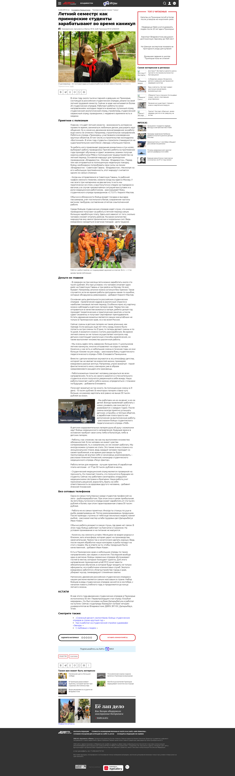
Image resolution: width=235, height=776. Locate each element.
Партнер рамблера (94, 767)
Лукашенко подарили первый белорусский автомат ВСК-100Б (159, 126)
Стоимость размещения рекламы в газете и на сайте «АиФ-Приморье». (119, 731)
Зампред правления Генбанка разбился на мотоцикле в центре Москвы (160, 135)
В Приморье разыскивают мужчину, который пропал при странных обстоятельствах (80, 684)
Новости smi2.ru (66, 724)
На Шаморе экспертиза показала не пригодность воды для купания (157, 48)
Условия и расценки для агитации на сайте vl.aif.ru (93, 734)
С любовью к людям (86, 628)
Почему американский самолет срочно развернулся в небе (159, 151)
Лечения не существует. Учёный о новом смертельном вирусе (161, 104)
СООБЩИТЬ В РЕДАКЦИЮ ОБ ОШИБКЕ (130, 734)
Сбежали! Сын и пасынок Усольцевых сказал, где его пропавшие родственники (162, 97)
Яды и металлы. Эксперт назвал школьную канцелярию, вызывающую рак (160, 89)
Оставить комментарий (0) (117, 637)
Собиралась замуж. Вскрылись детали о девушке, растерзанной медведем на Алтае (160, 81)
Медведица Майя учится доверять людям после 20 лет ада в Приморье (157, 28)
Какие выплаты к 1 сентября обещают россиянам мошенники (161, 143)
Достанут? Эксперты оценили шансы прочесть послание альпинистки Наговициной (162, 73)
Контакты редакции (81, 731)
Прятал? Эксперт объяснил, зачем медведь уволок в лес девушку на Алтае (161, 113)
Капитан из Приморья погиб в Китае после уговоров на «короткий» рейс (157, 18)
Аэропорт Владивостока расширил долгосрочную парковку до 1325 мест (157, 38)
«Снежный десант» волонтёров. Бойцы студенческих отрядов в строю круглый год (101, 619)
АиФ (72, 86)
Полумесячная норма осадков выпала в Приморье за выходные (120, 675)
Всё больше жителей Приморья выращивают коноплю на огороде (120, 683)
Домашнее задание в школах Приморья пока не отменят (157, 57)
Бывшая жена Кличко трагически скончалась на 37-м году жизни (160, 159)
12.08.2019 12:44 (64, 10)
